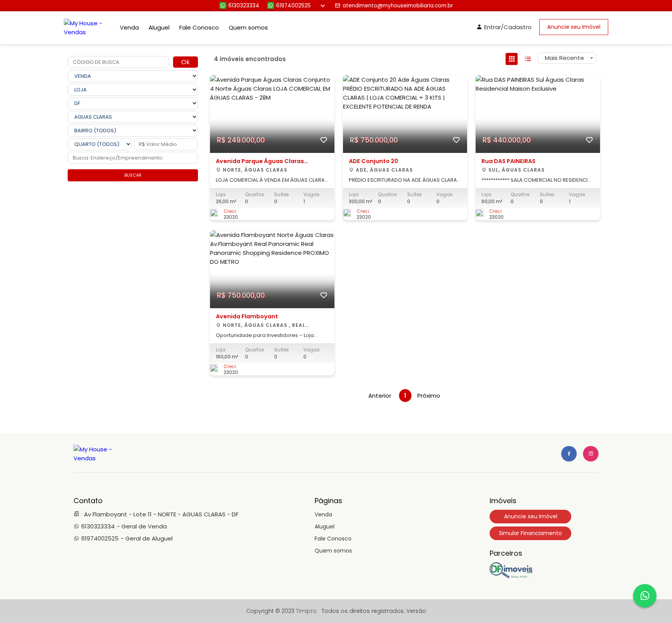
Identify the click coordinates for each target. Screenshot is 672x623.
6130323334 (243, 5)
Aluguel (159, 27)
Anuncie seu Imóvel (573, 27)
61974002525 (293, 5)
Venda (129, 27)
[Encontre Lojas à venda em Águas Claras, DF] (511, 576)
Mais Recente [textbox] (564, 58)
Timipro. (307, 611)
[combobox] (567, 58)
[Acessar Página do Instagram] (590, 454)
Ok (185, 62)
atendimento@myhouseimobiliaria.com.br (398, 5)
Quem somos (248, 27)
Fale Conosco (199, 27)
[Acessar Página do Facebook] (569, 454)
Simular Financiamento (530, 533)
